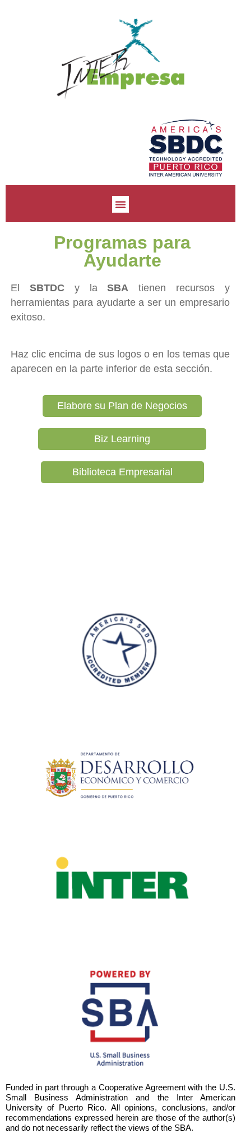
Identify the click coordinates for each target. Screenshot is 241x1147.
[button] (120, 204)
